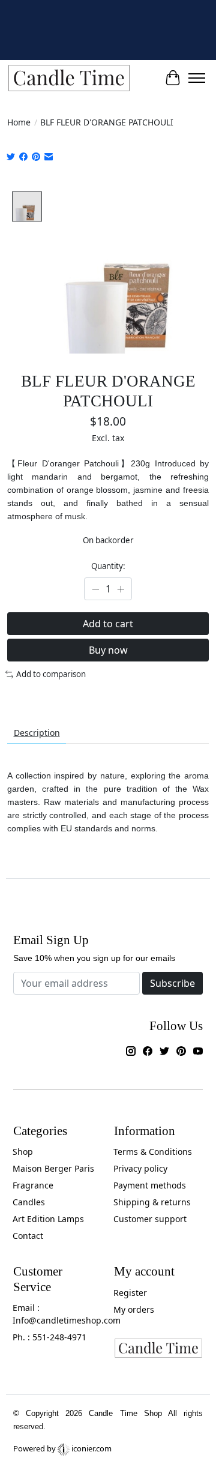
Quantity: (108, 566)
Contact (28, 1235)
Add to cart (108, 623)
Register (130, 1292)
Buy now (108, 650)
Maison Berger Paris (53, 1168)
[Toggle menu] (197, 78)
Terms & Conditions (152, 1151)
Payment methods (149, 1185)
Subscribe (172, 983)
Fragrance (33, 1185)
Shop (23, 1151)
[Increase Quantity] (120, 589)
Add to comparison (51, 674)
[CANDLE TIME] (69, 78)
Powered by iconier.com (62, 1448)
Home (19, 122)
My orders (133, 1309)
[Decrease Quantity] (95, 589)
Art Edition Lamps (48, 1218)
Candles (29, 1202)
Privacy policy (140, 1168)
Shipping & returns (152, 1202)
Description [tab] (37, 732)
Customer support (150, 1218)
